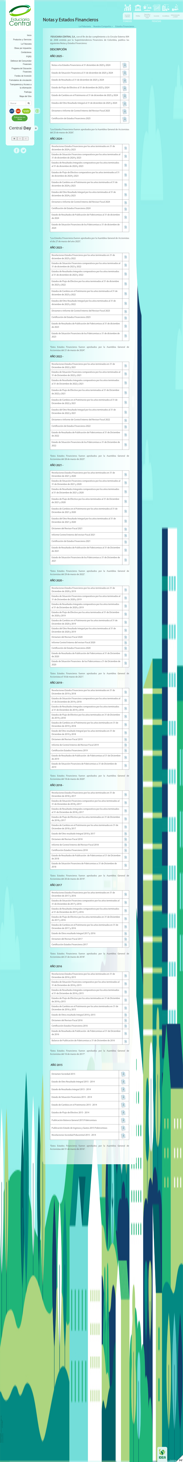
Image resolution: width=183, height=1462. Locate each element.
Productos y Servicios (22, 39)
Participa (27, 92)
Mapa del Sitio (25, 96)
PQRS (28, 56)
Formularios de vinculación (20, 80)
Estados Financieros (124, 26)
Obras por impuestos (22, 48)
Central (20, 128)
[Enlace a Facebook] (16, 150)
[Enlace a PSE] (11, 110)
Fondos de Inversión (23, 75)
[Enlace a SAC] (18, 110)
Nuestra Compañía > (103, 26)
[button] (14, 138)
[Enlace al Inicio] (20, 15)
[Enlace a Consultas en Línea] (26, 110)
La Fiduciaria (26, 43)
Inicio (29, 35)
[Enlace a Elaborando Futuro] (176, 1458)
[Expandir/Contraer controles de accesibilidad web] (37, 111)
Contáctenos (26, 52)
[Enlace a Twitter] (23, 150)
